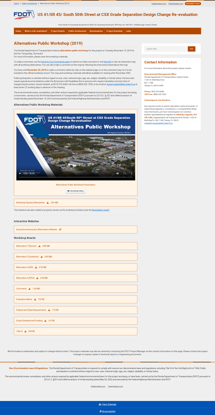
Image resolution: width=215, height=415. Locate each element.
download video (77, 191)
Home (16, 3)
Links (128, 31)
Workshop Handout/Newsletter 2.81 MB (37, 202)
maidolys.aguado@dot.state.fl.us (158, 123)
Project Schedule (114, 31)
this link (107, 62)
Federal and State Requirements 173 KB (37, 310)
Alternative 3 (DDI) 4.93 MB (31, 267)
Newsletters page (100, 210)
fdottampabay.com (159, 4)
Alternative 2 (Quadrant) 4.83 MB (34, 256)
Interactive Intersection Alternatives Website (36, 229)
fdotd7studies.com (175, 4)
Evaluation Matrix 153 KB (30, 299)
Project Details (58, 31)
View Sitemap (109, 404)
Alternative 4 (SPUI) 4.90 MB (32, 278)
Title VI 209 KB (25, 331)
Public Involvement (29, 3)
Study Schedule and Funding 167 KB (35, 320)
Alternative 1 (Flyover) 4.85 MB (33, 246)
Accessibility (109, 411)
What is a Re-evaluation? (36, 31)
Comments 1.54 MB (28, 288)
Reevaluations (96, 31)
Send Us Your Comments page (55, 62)
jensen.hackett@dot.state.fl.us (121, 84)
